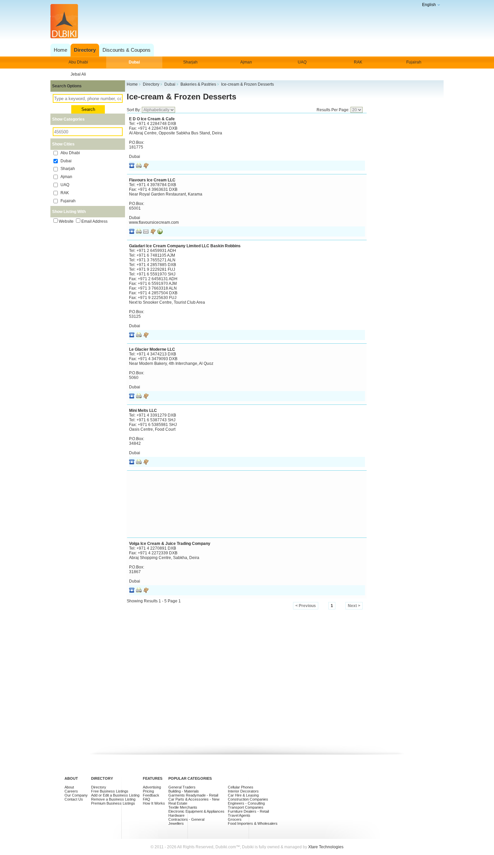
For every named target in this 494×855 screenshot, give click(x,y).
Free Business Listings (109, 791)
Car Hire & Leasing (243, 795)
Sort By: (134, 110)
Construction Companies (248, 799)
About (69, 787)
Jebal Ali (78, 74)
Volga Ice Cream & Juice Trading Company (169, 543)
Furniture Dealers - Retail (248, 811)
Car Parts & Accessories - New (193, 799)
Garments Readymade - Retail (193, 795)
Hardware (176, 815)
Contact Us (74, 799)
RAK (358, 62)
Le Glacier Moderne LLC (152, 349)
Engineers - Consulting (246, 803)
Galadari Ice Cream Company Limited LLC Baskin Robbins (185, 246)
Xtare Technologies (325, 847)
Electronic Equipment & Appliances (196, 811)
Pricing (148, 791)
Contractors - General (186, 819)
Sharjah (190, 62)
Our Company (76, 795)
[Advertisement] (245, 21)
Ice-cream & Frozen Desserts (181, 96)
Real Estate (177, 803)
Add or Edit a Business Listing (115, 795)
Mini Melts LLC (143, 410)
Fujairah (413, 62)
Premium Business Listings (113, 803)
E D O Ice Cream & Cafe (152, 119)
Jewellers (176, 823)
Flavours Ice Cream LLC (152, 180)
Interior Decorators (243, 791)
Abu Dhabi (78, 62)
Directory (98, 787)
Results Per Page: (334, 110)
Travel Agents (239, 815)
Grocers (235, 819)
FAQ (146, 799)
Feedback (151, 795)
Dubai (134, 62)
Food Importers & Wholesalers (253, 823)
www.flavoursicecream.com (154, 222)
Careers (71, 791)
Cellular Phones (240, 787)
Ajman (246, 62)
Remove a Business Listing (113, 799)
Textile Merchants (182, 807)
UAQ (302, 62)
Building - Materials (183, 791)
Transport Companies (245, 807)
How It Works (154, 803)
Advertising (152, 787)
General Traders (182, 787)
